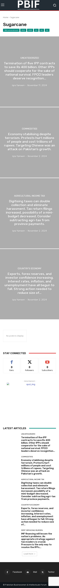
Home (5, 17)
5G (47, 30)
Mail (35, 572)
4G (42, 30)
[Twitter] (43, 572)
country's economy (29, 268)
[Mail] (28, 572)
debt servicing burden (32, 530)
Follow (29, 360)
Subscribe (47, 360)
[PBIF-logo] (29, 5)
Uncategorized (29, 58)
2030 (30, 30)
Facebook (17, 572)
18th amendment (11, 30)
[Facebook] (7, 572)
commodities (29, 129)
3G (36, 30)
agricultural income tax (29, 196)
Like (11, 360)
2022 (23, 30)
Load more (28, 554)
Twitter (51, 572)
